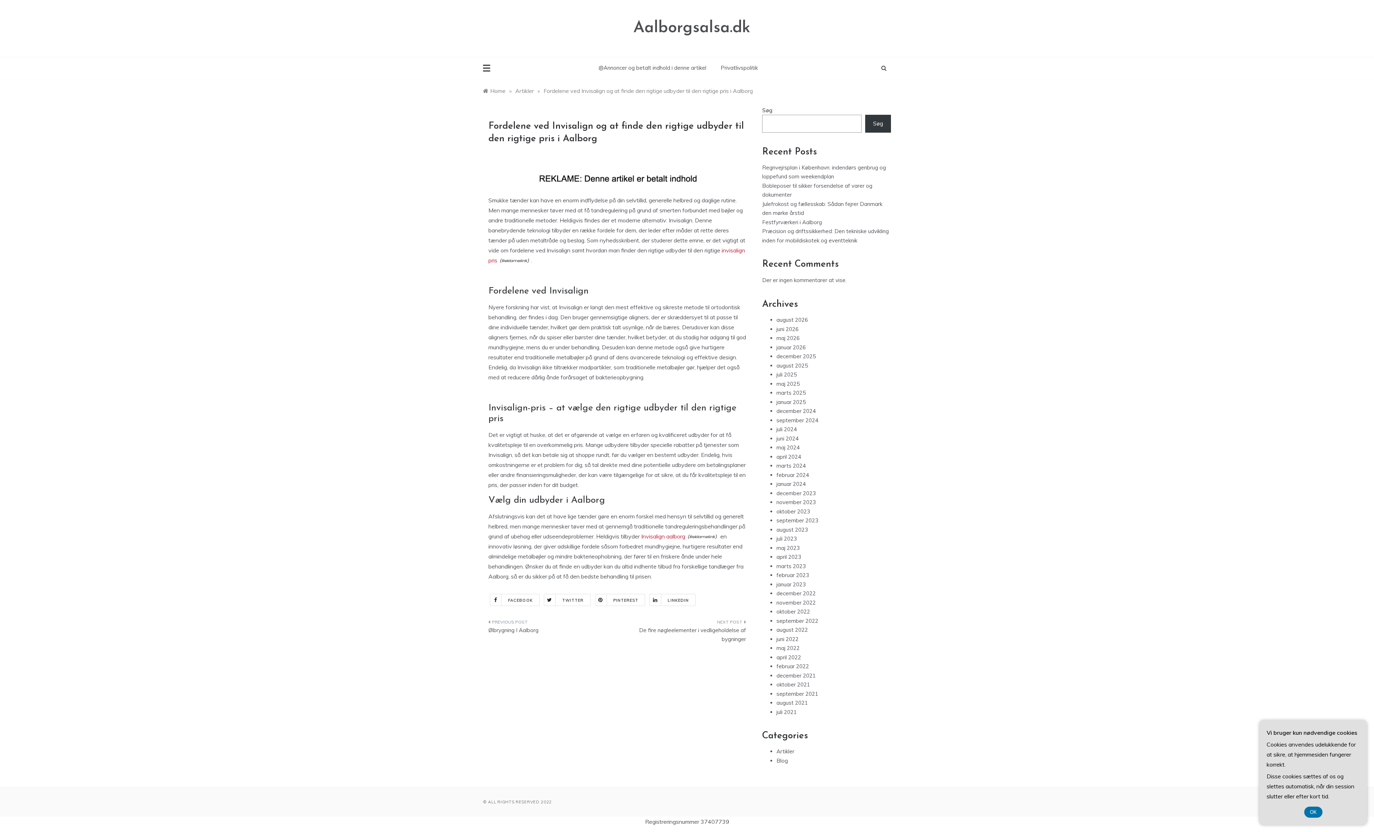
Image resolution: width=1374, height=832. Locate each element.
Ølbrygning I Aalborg (513, 630)
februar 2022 (792, 666)
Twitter (573, 600)
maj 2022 (788, 648)
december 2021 (796, 675)
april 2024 (788, 456)
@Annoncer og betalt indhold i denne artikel (652, 67)
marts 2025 (791, 392)
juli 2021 (786, 712)
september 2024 (797, 420)
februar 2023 (792, 575)
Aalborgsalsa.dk (691, 28)
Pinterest (626, 600)
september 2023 (797, 520)
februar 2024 (792, 475)
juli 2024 (786, 429)
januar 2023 (791, 584)
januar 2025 (791, 402)
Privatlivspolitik (739, 67)
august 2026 (792, 319)
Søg (767, 110)
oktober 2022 (793, 611)
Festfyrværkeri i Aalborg (792, 222)
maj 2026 (788, 338)
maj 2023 (788, 548)
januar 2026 (791, 347)
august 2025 (792, 365)
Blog (782, 760)
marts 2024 (791, 465)
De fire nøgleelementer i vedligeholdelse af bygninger (692, 635)
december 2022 (796, 593)
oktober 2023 (793, 511)
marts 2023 (791, 566)
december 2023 (796, 493)
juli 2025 (786, 374)
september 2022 (797, 620)
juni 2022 (787, 639)
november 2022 (796, 602)
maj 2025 (788, 383)
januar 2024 (791, 484)
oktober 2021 (793, 684)
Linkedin (678, 600)
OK (1313, 812)
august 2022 (792, 629)
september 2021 (797, 693)
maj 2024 (788, 447)
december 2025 (796, 356)
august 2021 (792, 702)
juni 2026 (787, 329)
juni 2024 (787, 438)
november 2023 (796, 502)
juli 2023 (786, 538)
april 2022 (788, 657)
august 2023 (792, 529)
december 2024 (796, 411)
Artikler (785, 751)
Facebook (520, 600)
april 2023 (788, 556)
